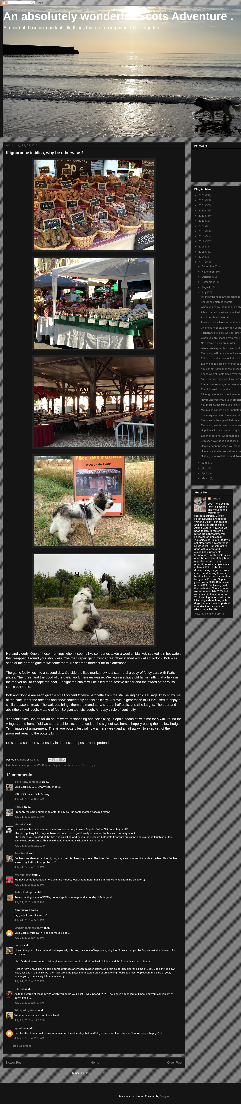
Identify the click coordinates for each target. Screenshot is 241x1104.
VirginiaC (20, 824)
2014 (201, 256)
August (206, 287)
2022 (201, 215)
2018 (201, 236)
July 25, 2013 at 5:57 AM (29, 1002)
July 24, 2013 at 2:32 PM (29, 884)
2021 (201, 220)
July (204, 292)
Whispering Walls (25, 1010)
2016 (201, 246)
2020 (201, 225)
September (209, 281)
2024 (201, 205)
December (208, 266)
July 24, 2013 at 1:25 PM (29, 866)
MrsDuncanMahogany (28, 927)
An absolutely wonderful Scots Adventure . (118, 16)
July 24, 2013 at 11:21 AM (29, 845)
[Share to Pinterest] (64, 760)
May (204, 467)
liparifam (20, 1027)
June (205, 462)
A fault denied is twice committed (220, 312)
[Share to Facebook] (61, 760)
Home (95, 1062)
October (207, 276)
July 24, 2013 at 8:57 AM (29, 816)
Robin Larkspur (24, 892)
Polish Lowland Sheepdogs (79, 765)
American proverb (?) (28, 765)
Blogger (164, 1096)
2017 (201, 241)
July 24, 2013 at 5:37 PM (29, 920)
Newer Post (14, 1062)
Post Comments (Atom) (102, 1072)
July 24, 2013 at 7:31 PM (29, 981)
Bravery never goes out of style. (220, 440)
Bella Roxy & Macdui (27, 781)
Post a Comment (21, 1045)
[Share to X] (57, 760)
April (205, 473)
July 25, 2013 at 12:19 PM (30, 1020)
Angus (18, 806)
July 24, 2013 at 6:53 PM (29, 937)
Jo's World (21, 853)
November (208, 271)
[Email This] (50, 760)
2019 (201, 231)
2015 (201, 251)
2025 (201, 200)
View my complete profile (209, 613)
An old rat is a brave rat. (215, 317)
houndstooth (22, 874)
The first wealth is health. (216, 389)
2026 (201, 195)
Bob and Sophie (51, 765)
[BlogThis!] (53, 760)
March (206, 478)
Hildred (19, 988)
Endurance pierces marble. (217, 301)
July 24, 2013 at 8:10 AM (29, 799)
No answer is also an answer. (218, 342)
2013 (201, 262)
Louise (18, 945)
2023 (201, 210)
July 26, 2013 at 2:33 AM (29, 1037)
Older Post (174, 1062)
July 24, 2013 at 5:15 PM (29, 902)
